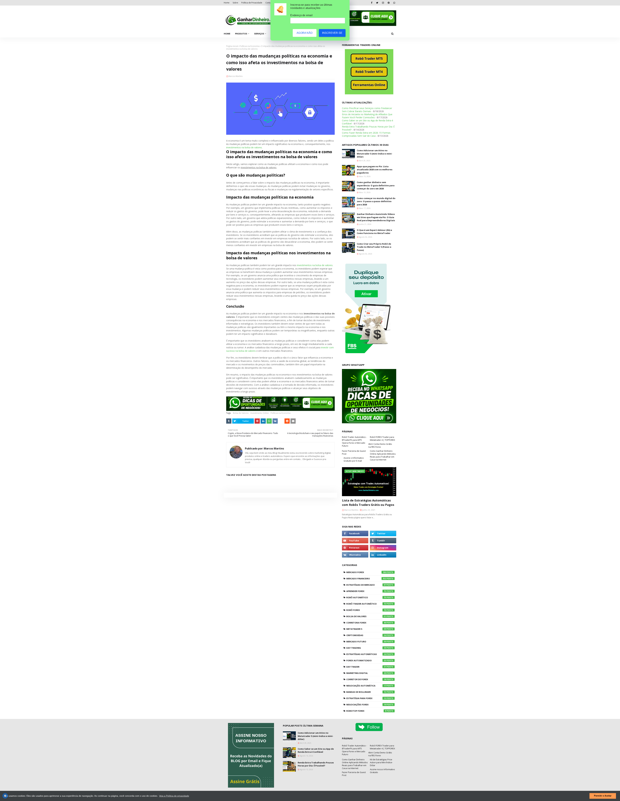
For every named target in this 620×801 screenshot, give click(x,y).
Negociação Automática (366, 685)
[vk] (355, 555)
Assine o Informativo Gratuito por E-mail (354, 459)
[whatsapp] (394, 3)
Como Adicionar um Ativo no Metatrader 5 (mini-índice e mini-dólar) (374, 153)
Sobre (235, 2)
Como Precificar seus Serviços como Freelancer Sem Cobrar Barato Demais (367, 110)
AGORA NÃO (304, 33)
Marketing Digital (366, 673)
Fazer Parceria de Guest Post (354, 452)
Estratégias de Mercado (366, 584)
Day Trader (366, 666)
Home (226, 2)
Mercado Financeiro (366, 578)
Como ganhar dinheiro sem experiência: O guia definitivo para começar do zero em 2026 (375, 185)
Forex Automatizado (366, 660)
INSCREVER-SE (332, 33)
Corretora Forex (366, 622)
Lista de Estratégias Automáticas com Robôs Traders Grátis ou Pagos (368, 502)
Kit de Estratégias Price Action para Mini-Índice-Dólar (381, 762)
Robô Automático (366, 597)
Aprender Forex (366, 591)
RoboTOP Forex (366, 710)
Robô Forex (366, 610)
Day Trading (366, 647)
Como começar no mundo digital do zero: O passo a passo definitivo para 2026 (376, 201)
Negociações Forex (366, 704)
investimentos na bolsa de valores (244, 147)
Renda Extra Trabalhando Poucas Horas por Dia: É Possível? (316, 764)
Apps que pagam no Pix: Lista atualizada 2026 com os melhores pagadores (374, 169)
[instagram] (383, 3)
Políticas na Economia (249, 46)
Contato (269, 2)
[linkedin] (383, 555)
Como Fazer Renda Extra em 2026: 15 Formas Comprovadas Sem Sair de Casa (366, 134)
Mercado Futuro (366, 641)
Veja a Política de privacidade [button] (174, 796)
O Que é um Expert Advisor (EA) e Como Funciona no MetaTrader (374, 232)
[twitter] (377, 3)
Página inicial (232, 46)
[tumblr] (383, 540)
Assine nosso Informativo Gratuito (382, 771)
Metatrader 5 (366, 628)
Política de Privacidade (251, 2)
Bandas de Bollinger (366, 691)
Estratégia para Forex (366, 698)
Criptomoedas (366, 635)
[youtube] (355, 540)
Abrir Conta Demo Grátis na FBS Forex (380, 445)
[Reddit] (287, 421)
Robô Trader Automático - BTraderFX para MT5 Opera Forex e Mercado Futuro (354, 441)
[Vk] (275, 421)
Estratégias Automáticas (366, 654)
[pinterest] (389, 3)
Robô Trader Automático (366, 603)
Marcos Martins (235, 76)
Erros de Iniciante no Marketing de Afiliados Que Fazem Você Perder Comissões (367, 116)
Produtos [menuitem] (241, 33)
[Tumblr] (228, 421)
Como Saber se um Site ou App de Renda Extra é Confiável (316, 750)
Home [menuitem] (227, 33)
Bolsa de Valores (240, 413)
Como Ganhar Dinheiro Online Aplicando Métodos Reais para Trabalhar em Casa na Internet (383, 455)
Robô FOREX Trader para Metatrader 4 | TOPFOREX (382, 438)
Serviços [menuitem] (259, 33)
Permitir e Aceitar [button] (602, 796)
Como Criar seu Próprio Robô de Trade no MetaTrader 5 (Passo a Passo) (374, 247)
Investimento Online (259, 413)
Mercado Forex (366, 572)
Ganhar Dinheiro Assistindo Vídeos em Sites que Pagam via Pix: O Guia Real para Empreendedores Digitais (376, 217)
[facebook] (372, 3)
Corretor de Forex (366, 679)
